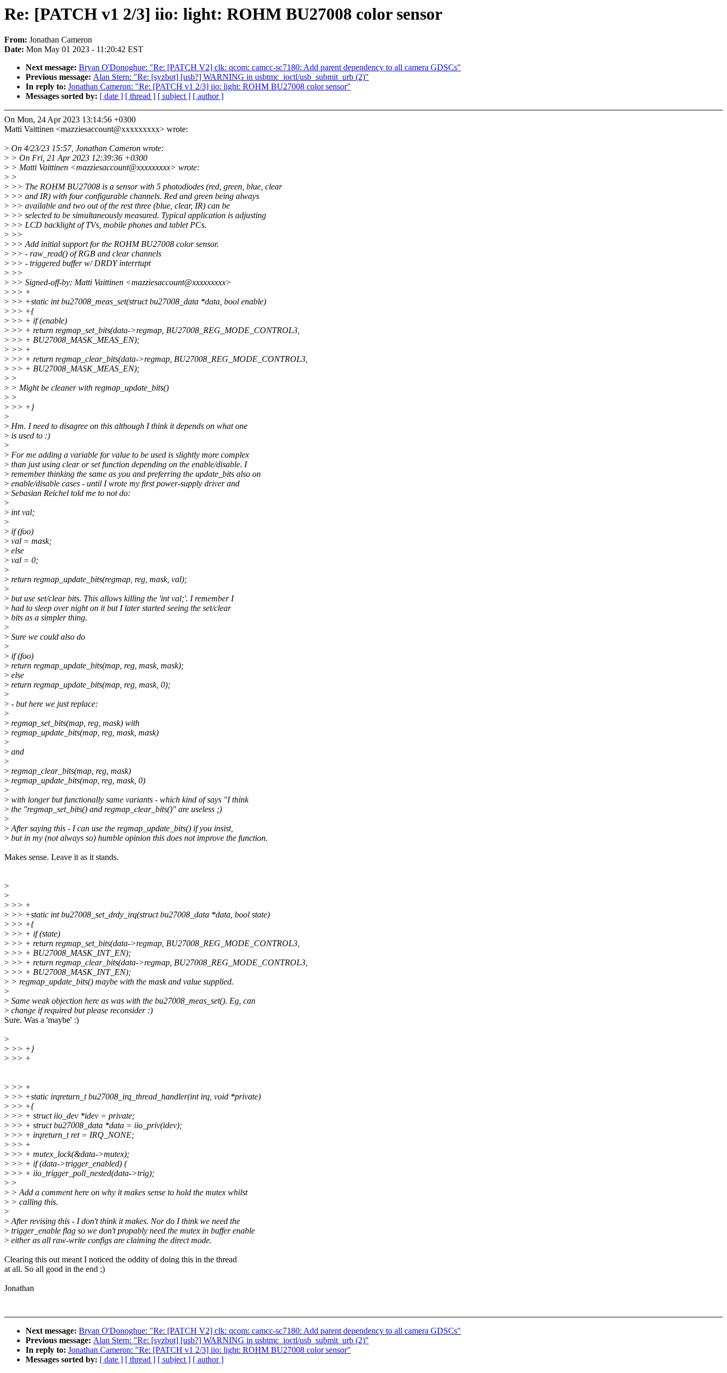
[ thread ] (140, 96)
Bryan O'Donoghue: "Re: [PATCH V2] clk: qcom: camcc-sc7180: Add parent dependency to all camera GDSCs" (270, 67)
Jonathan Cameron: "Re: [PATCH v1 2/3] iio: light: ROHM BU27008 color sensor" (209, 86)
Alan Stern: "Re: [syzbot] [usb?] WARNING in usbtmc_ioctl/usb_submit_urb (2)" (231, 76)
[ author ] (208, 96)
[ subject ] (174, 96)
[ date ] (111, 96)
